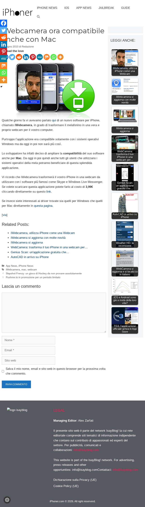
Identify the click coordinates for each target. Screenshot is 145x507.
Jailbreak (106, 7)
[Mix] (47, 57)
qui (54, 120)
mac (23, 269)
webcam (32, 269)
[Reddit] (19, 57)
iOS (66, 7)
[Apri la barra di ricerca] (38, 16)
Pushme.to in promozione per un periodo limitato (33, 277)
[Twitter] (12, 57)
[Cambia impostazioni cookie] (7, 499)
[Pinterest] (33, 57)
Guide (125, 7)
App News (83, 7)
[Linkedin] (26, 57)
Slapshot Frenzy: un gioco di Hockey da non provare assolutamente (44, 273)
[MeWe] (40, 57)
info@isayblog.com (86, 450)
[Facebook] (3, 23)
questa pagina (43, 205)
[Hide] (1, 86)
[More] (60, 57)
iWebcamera (13, 269)
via (5, 215)
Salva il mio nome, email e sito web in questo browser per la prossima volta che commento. (55, 371)
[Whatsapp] (53, 57)
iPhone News (47, 7)
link (48, 191)
